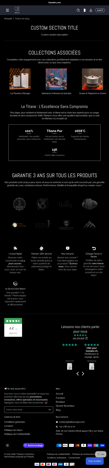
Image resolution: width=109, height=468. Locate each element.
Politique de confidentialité (58, 454)
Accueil (8, 18)
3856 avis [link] (13, 333)
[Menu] (7, 10)
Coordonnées (74, 458)
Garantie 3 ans (54, 2)
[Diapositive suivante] (101, 81)
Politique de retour (13, 430)
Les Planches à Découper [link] (20, 93)
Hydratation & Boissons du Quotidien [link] (56, 93)
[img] (80, 335)
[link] (19, 204)
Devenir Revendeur (65, 406)
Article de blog (22, 18)
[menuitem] (80, 393)
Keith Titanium (17, 454)
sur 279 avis (78, 338)
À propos (60, 398)
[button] (78, 10)
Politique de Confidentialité (17, 434)
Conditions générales (14, 422)
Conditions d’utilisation (56, 458)
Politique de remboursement (84, 454)
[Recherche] (78, 10)
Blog (58, 410)
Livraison (8, 426)
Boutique (60, 402)
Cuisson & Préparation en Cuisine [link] (92, 93)
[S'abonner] (49, 409)
